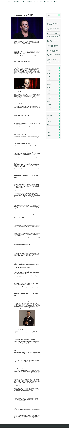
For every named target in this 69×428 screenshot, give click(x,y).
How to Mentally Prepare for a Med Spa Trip (52, 33)
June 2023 (48, 90)
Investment (23, 1)
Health (48, 124)
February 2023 (49, 96)
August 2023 (48, 87)
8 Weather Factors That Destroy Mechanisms (53, 32)
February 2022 (49, 107)
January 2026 (49, 70)
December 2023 (49, 81)
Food (48, 118)
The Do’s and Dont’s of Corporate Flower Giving (53, 35)
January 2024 (49, 79)
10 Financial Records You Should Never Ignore (53, 30)
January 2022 (49, 109)
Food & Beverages (29, 1)
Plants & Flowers (46, 1)
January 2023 (49, 98)
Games (52, 1)
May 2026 (48, 67)
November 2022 (49, 101)
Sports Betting (49, 135)
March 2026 (48, 68)
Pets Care (41, 1)
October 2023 (49, 84)
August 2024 (48, 76)
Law (34, 1)
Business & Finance (17, 1)
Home (9, 1)
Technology (10, 3)
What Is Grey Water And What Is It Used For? (53, 36)
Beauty (48, 113)
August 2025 (48, 73)
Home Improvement (16, 3)
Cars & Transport (23, 3)
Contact (29, 3)
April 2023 (48, 93)
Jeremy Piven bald (30, 182)
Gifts (37, 1)
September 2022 (49, 104)
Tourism (55, 1)
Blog (12, 1)
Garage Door (49, 121)
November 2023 (49, 82)
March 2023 (48, 95)
